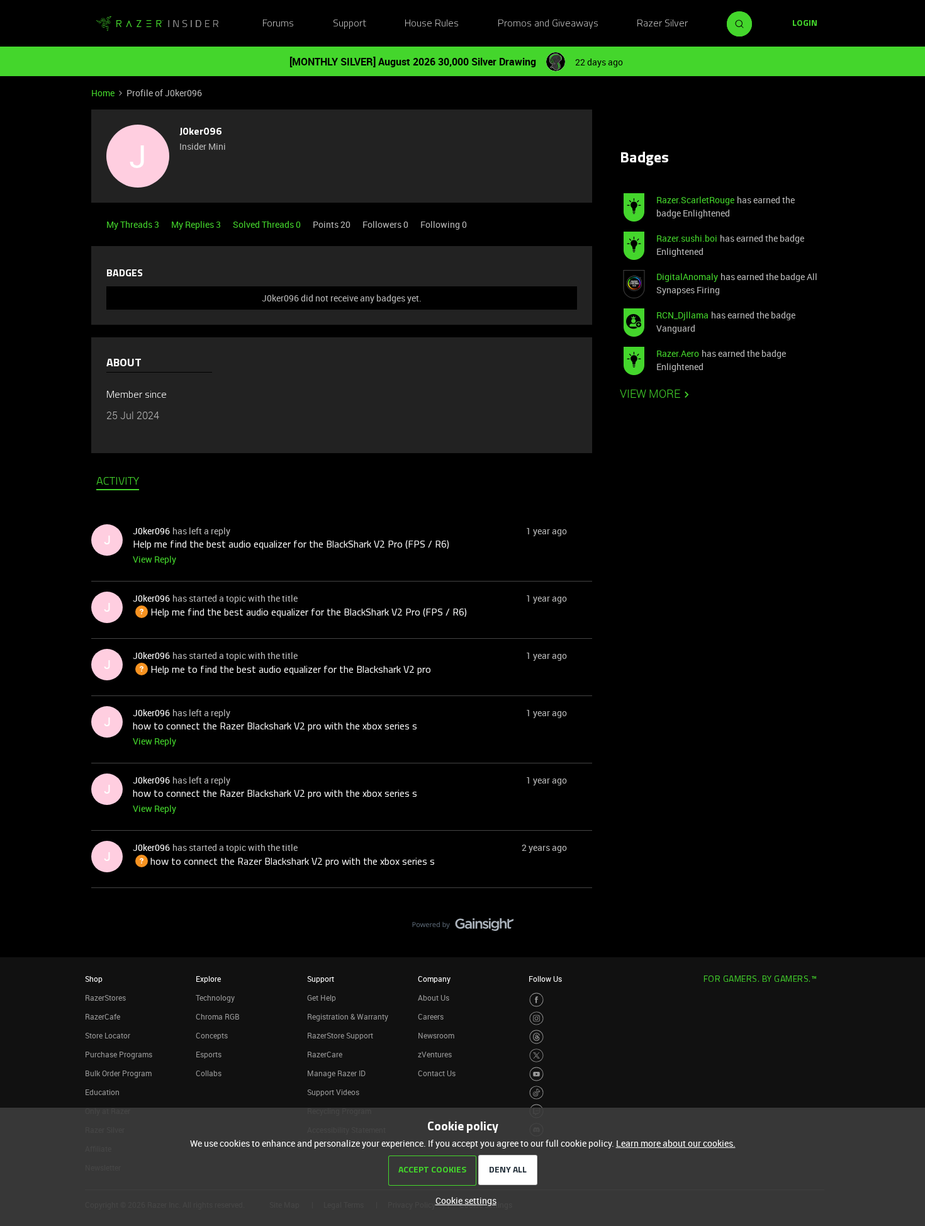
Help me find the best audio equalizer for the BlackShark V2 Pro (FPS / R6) (291, 545)
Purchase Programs (118, 1054)
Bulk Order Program (118, 1073)
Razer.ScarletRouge (695, 200)
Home (103, 93)
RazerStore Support (340, 1035)
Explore (208, 979)
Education (102, 1092)
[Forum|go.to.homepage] (157, 24)
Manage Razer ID (336, 1073)
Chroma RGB (218, 1016)
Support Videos (333, 1092)
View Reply (154, 559)
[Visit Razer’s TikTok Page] (536, 1093)
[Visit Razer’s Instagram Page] (536, 1018)
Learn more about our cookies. (676, 1143)
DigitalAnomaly (687, 277)
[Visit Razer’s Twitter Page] (536, 1056)
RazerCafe (102, 1016)
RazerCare (324, 1054)
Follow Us (545, 979)
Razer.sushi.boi (686, 238)
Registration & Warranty (347, 1016)
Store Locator (107, 1035)
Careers (431, 1016)
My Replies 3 (197, 224)
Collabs (208, 1073)
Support (349, 24)
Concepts (212, 1035)
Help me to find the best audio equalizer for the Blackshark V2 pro (282, 670)
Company (434, 979)
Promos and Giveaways (548, 24)
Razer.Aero (677, 353)
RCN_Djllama (682, 315)
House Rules (432, 24)
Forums (278, 24)
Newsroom (436, 1035)
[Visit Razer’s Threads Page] (536, 1037)
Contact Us (437, 1073)
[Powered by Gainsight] (462, 927)
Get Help (321, 998)
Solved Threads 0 (268, 224)
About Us (433, 998)
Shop (94, 979)
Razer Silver (662, 24)
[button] (804, 24)
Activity (117, 482)
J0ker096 (200, 132)
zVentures (435, 1054)
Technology (215, 998)
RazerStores (105, 998)
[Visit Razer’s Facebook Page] (536, 1000)
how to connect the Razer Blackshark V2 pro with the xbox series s (275, 727)
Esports (208, 1054)
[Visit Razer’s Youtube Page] (536, 1074)
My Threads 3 (133, 224)
